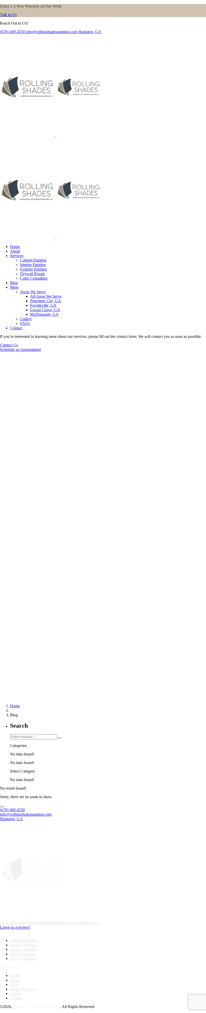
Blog (14, 283)
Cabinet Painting (33, 260)
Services (16, 256)
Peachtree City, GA (45, 301)
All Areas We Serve (46, 296)
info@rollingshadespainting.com (51, 32)
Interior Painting (33, 265)
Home (15, 246)
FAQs (25, 323)
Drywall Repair (32, 274)
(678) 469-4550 (12, 32)
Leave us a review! (15, 927)
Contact (16, 328)
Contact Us (9, 345)
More (14, 287)
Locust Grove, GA (45, 310)
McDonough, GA (44, 314)
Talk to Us (8, 15)
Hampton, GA (89, 32)
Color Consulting (33, 278)
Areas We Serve (33, 292)
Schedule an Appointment (20, 349)
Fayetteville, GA (43, 305)
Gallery (26, 319)
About (15, 251)
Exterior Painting (33, 269)
